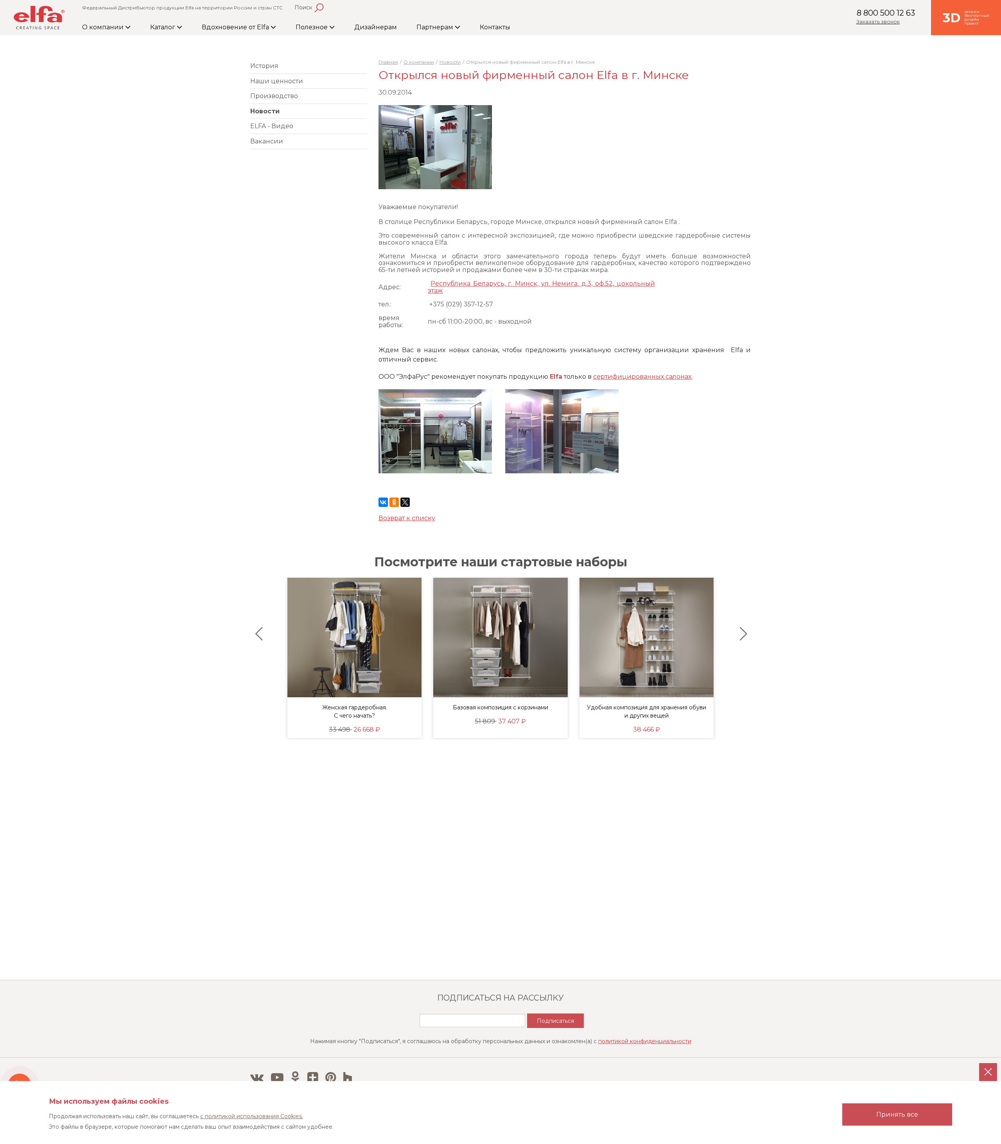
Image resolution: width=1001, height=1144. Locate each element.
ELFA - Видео (271, 126)
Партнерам (435, 27)
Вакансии (266, 141)
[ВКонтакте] (383, 502)
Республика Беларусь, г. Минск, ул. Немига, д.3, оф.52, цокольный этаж (541, 287)
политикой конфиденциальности (644, 1041)
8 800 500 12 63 (886, 13)
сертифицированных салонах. (642, 376)
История (264, 66)
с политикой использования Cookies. (251, 1116)
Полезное (312, 27)
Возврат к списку (407, 518)
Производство (274, 96)
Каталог (163, 27)
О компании (103, 27)
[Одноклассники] (394, 502)
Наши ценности (276, 81)
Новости (265, 111)
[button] (257, 634)
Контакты (495, 27)
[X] (405, 502)
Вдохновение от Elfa (236, 27)
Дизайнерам (375, 27)
